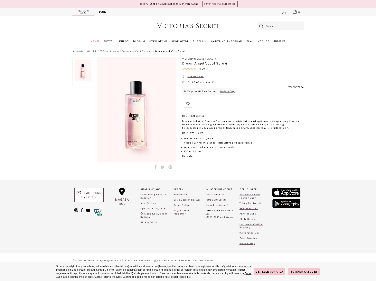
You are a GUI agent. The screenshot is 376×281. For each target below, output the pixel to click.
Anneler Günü (248, 213)
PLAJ (250, 41)
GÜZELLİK (200, 41)
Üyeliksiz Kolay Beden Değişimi (153, 215)
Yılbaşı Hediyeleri (250, 203)
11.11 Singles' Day (249, 233)
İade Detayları (195, 76)
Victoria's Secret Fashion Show (250, 196)
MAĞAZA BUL (122, 201)
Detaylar (188, 156)
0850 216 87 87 (215, 194)
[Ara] (261, 26)
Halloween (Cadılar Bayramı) (251, 226)
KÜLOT (124, 41)
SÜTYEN (109, 41)
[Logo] (188, 25)
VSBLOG (264, 41)
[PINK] (102, 12)
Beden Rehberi (182, 205)
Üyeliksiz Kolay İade (152, 208)
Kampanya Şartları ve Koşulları (153, 196)
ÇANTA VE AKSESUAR (226, 41)
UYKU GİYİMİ (158, 41)
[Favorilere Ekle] (188, 107)
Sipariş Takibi (148, 222)
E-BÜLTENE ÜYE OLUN (91, 195)
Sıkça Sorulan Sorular (187, 199)
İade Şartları (148, 203)
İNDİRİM (279, 41)
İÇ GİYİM (139, 41)
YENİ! (95, 41)
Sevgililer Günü (249, 208)
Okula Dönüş (247, 219)
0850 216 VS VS (216, 199)
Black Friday (247, 243)
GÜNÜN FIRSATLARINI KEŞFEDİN (220, 4)
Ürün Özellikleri (194, 116)
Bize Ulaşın (180, 194)
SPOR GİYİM (179, 41)
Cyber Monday (248, 238)
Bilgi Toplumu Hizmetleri (182, 212)
